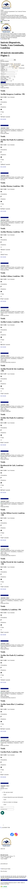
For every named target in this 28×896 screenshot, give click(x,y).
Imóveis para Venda (8, 33)
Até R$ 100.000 (4, 876)
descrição (3, 128)
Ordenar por (21, 68)
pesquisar (3, 82)
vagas (2, 81)
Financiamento (4, 16)
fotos (8, 128)
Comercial (19, 11)
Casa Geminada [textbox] (16, 65)
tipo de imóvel (17, 63)
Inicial (2, 33)
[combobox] (11, 64)
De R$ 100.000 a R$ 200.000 (16, 876)
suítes (2, 78)
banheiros (3, 79)
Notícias (9, 16)
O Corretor (3, 15)
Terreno (24, 11)
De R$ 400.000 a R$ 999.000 (18, 877)
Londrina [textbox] (13, 66)
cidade (22, 65)
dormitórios (3, 76)
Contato (2, 19)
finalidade (3, 63)
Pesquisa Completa (19, 15)
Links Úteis (18, 16)
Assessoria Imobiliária (15, 36)
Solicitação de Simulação (21, 18)
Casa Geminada (4, 12)
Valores (2, 70)
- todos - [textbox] (16, 68)
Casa (16, 11)
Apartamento (12, 11)
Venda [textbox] (11, 63)
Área (2, 73)
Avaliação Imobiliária (10, 18)
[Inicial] (6, 8)
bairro (17, 66)
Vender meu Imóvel (10, 15)
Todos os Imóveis (5, 11)
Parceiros (14, 16)
